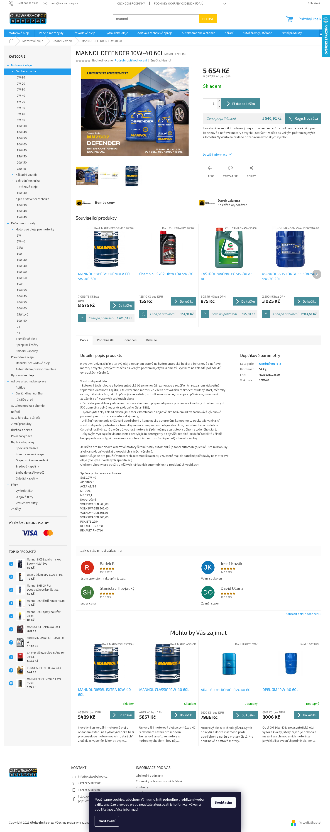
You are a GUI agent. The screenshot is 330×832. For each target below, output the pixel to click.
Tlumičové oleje (26, 339)
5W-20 (21, 102)
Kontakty (142, 787)
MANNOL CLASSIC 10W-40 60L (164, 689)
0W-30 (21, 89)
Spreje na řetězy (27, 345)
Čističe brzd (25, 399)
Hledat (207, 19)
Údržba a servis (21, 430)
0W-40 (21, 95)
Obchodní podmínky (131, 4)
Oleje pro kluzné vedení (32, 460)
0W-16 (21, 77)
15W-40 (22, 150)
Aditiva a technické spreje (28, 381)
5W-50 (21, 120)
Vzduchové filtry (27, 503)
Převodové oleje (22, 357)
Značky (16, 509)
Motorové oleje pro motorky (35, 229)
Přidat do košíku (243, 103)
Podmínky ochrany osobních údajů (178, 4)
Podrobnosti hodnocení (131, 61)
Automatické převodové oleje (36, 369)
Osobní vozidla (26, 71)
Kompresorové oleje (30, 454)
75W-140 (22, 314)
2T (18, 327)
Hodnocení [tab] (130, 340)
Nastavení (106, 821)
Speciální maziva (27, 448)
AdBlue (20, 387)
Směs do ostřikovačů (30, 472)
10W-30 (22, 126)
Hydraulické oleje (22, 375)
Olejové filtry (24, 497)
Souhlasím (223, 802)
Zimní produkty (21, 424)
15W (19, 284)
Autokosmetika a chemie (28, 406)
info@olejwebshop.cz (93, 776)
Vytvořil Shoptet (310, 822)
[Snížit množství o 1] (219, 106)
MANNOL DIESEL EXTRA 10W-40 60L (104, 692)
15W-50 (22, 156)
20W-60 (22, 308)
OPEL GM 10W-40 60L (280, 689)
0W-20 (21, 83)
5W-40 (21, 114)
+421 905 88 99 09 (89, 783)
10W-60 (22, 144)
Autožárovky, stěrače (26, 418)
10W (19, 254)
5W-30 (21, 108)
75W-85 (22, 168)
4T (18, 332)
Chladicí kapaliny (27, 351)
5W (19, 235)
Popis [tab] (84, 340)
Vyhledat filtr (24, 491)
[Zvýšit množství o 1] (219, 101)
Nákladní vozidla (26, 175)
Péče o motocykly (23, 223)
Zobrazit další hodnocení (302, 614)
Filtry (14, 484)
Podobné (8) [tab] (105, 340)
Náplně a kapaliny (22, 442)
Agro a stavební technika (32, 199)
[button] (106, 726)
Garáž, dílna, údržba (29, 393)
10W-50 (22, 138)
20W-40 (22, 296)
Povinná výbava (21, 436)
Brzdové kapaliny (27, 466)
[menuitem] (19, 33)
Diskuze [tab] (151, 340)
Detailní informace (215, 154)
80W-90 (22, 320)
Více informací (127, 809)
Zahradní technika (28, 181)
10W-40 (22, 132)
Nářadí (15, 412)
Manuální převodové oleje (33, 363)
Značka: (160, 60)
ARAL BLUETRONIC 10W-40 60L (226, 690)
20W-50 (22, 162)
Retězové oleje (27, 187)
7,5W (20, 247)
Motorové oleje (21, 65)
